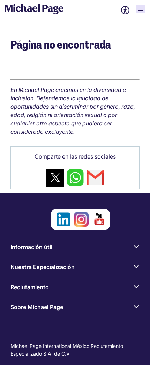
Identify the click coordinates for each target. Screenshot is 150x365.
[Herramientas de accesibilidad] (125, 10)
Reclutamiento (29, 287)
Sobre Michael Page (36, 307)
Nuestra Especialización (42, 267)
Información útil (31, 247)
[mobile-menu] (140, 9)
